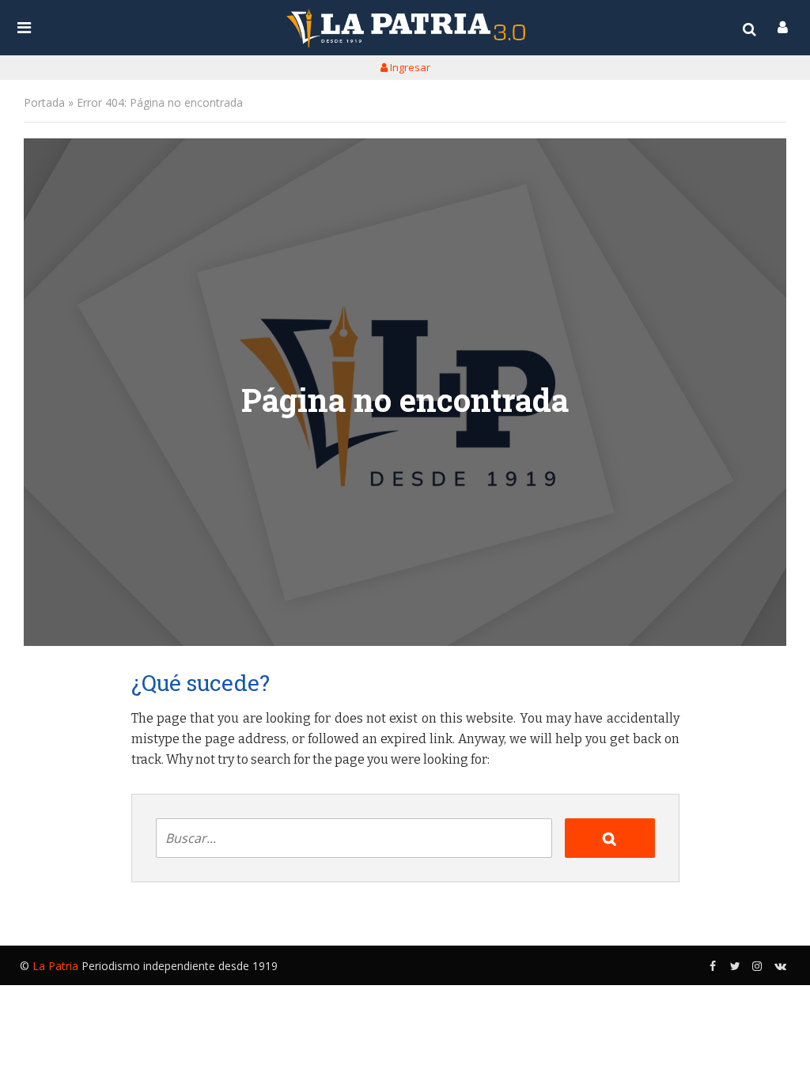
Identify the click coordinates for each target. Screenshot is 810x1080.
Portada (44, 102)
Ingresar (409, 67)
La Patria (55, 965)
